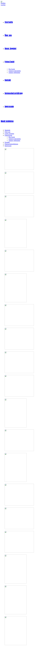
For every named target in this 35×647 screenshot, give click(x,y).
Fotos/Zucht (8, 135)
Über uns (7, 132)
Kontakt (7, 142)
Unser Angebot (9, 133)
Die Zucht (12, 137)
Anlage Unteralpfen (15, 139)
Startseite (7, 130)
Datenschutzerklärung (11, 144)
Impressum (8, 146)
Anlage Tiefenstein (14, 140)
